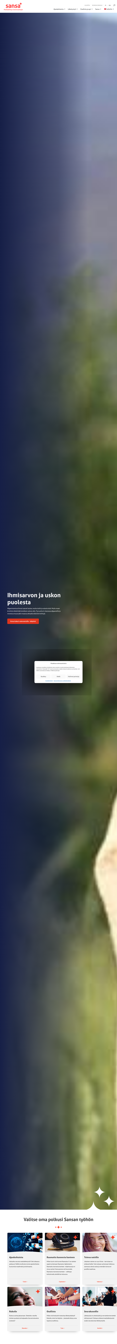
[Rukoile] (25, 1297)
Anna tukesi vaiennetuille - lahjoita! (23, 621)
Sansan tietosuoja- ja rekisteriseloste (62, 680)
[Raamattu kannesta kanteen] (62, 1242)
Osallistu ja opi (85, 9)
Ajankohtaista (59, 9)
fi (105, 5)
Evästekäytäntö (49, 680)
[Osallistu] (62, 1297)
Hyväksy (43, 676)
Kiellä (58, 676)
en (110, 5)
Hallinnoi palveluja (73, 676)
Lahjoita (109, 9)
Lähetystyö (72, 9)
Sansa (97, 9)
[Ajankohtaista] (25, 1242)
